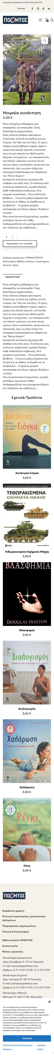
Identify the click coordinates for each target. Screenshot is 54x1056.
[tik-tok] (43, 8)
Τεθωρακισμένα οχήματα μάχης (27, 551)
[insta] (38, 8)
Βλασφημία (27, 630)
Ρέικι (27, 865)
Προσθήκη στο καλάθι (20, 243)
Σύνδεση (21, 8)
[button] (49, 1001)
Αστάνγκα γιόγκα (27, 473)
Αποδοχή (27, 1038)
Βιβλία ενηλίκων (26, 261)
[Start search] (52, 20)
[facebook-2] (32, 8)
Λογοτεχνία (42, 261)
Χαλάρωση (27, 787)
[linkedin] (49, 8)
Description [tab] (12, 277)
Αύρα (15, 265)
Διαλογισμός (27, 708)
